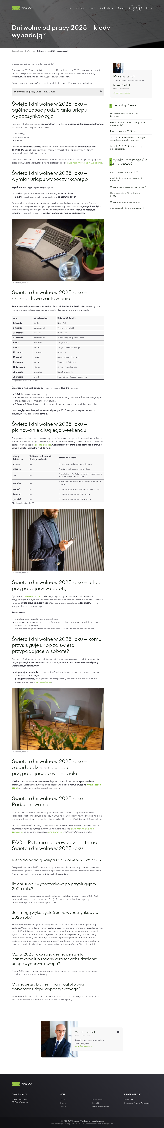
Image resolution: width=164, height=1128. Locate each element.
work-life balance (42, 445)
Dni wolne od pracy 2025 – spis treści (34, 91)
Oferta (79, 8)
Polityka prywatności (100, 1107)
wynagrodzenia (43, 682)
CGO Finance (20, 1094)
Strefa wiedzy (106, 8)
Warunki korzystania (105, 1124)
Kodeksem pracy (31, 597)
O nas (68, 8)
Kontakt (121, 8)
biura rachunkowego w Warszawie (84, 163)
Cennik (92, 8)
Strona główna (17, 51)
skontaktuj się (55, 832)
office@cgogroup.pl (121, 93)
